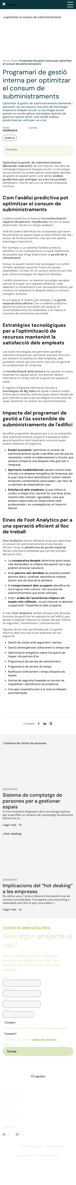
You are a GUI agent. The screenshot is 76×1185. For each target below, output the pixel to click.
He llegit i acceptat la (31, 1039)
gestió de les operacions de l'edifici (41, 616)
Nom (5, 978)
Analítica (10, 137)
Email (6, 999)
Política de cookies (54, 1146)
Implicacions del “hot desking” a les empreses (38, 888)
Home (6, 60)
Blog (14, 60)
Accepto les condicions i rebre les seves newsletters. (37, 1028)
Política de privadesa (30, 1146)
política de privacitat (44, 1039)
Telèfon (7, 1009)
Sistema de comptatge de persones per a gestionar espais (32, 801)
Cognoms (8, 988)
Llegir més (9, 825)
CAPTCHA (8, 1045)
